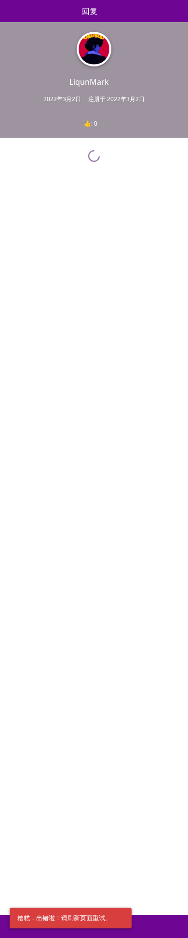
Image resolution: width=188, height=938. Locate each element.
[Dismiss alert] (121, 918)
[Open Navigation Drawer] (9, 11)
